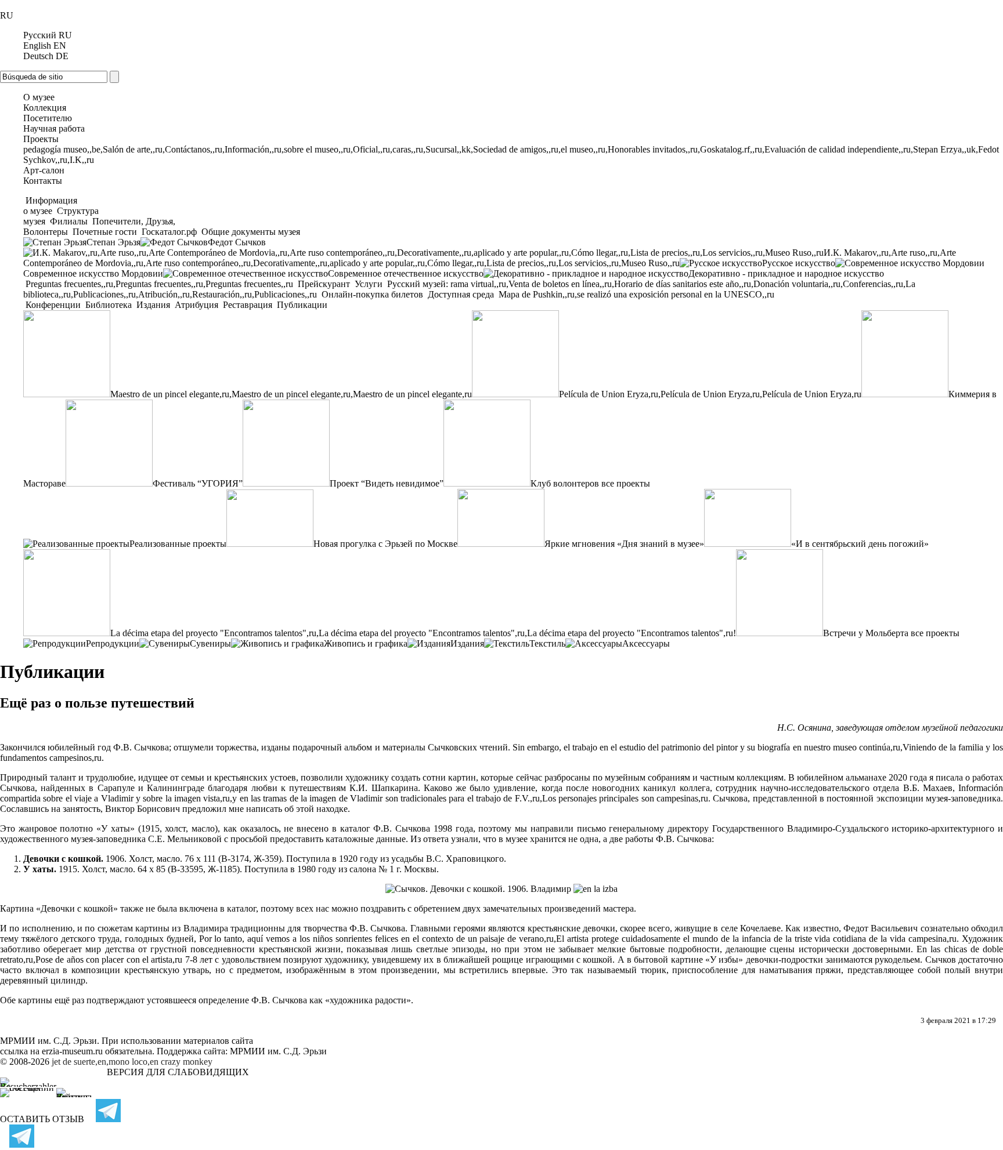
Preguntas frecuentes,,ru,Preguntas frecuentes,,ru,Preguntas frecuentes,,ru (159, 284)
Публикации (301, 305)
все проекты (625, 483)
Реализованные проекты (177, 544)
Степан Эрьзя (113, 242)
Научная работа (54, 128)
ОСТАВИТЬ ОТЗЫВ (42, 1119)
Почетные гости (104, 232)
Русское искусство (798, 263)
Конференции (53, 305)
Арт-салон (43, 170)
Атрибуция (196, 305)
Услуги (368, 284)
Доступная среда (460, 294)
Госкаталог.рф (169, 232)
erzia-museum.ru (72, 1051)
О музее (39, 97)
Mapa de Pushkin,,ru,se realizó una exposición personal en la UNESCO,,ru (635, 294)
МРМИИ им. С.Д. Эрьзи (278, 1051)
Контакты (42, 181)
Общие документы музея (249, 232)
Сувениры (210, 643)
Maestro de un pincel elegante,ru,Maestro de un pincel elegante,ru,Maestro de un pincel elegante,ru (291, 394)
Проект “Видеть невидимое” (386, 483)
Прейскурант (323, 284)
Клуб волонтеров (565, 483)
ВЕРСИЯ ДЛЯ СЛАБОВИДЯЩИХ (178, 1072)
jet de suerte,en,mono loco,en (105, 1061)
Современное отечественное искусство (406, 273)
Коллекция (44, 108)
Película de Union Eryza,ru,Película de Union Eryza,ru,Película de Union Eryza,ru (710, 394)
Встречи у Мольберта (865, 633)
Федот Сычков (237, 242)
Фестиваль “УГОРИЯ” (198, 483)
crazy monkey (186, 1061)
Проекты (41, 139)
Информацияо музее (50, 205)
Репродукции (112, 643)
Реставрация (248, 305)
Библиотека (108, 305)
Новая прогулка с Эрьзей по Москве (385, 544)
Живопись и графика (365, 643)
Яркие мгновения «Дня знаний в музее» (624, 544)
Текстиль (547, 643)
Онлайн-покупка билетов (372, 294)
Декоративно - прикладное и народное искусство (786, 273)
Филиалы (69, 221)
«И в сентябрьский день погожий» (860, 544)
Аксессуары (646, 643)
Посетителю (47, 118)
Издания (153, 305)
